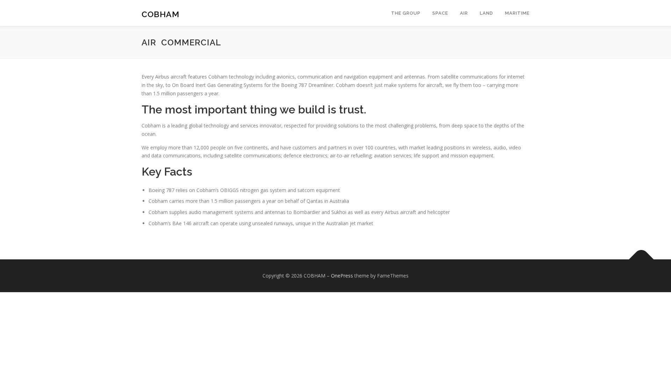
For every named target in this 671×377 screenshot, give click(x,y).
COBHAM (160, 14)
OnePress (342, 275)
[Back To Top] (641, 259)
